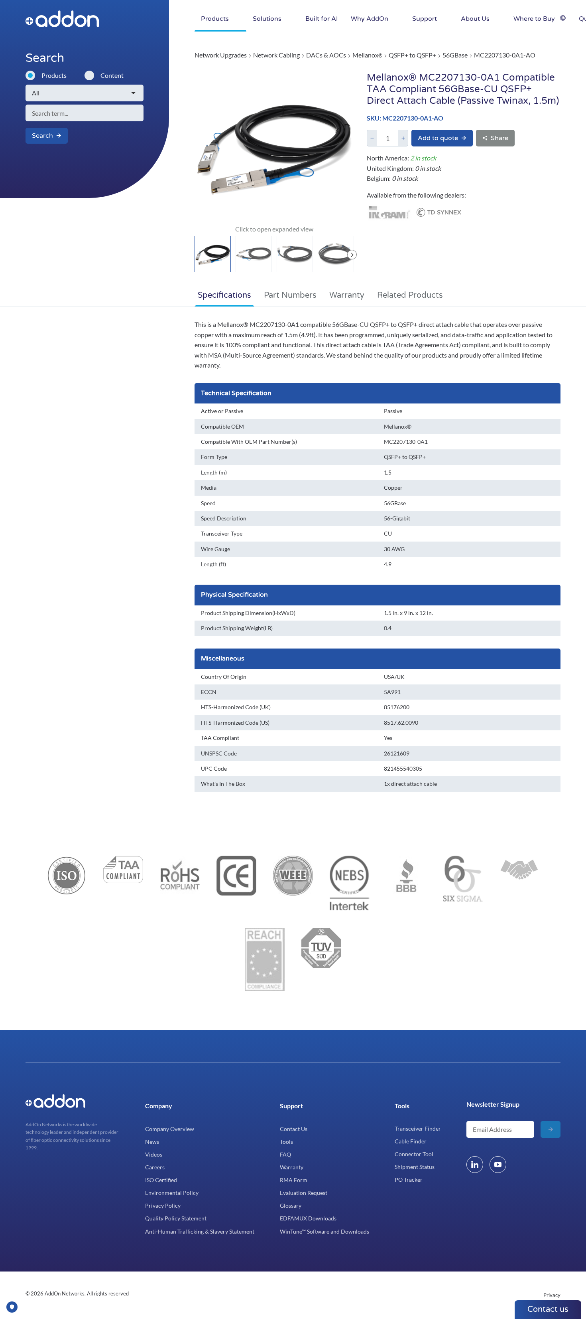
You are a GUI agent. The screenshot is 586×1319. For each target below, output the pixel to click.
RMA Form (293, 1180)
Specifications (224, 295)
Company (158, 1105)
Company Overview (169, 1128)
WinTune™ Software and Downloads (324, 1231)
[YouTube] (498, 1164)
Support (291, 1105)
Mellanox (367, 55)
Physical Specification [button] (234, 595)
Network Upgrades (221, 55)
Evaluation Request (303, 1192)
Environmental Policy (172, 1192)
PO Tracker (409, 1179)
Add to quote (438, 138)
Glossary (290, 1205)
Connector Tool (414, 1154)
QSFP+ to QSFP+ (412, 55)
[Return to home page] (119, 19)
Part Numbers (290, 295)
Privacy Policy (163, 1205)
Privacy (551, 1295)
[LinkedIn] (474, 1164)
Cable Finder (411, 1141)
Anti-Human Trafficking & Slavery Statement (199, 1231)
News (152, 1141)
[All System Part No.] (85, 93)
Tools (286, 1141)
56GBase (455, 55)
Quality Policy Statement (175, 1218)
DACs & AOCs (326, 55)
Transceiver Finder (418, 1128)
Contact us (547, 1309)
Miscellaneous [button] (222, 658)
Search (42, 136)
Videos (153, 1154)
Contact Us (293, 1128)
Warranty (346, 295)
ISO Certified (161, 1180)
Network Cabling (276, 55)
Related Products (410, 295)
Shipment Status (415, 1166)
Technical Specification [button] (236, 393)
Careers (155, 1167)
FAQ (285, 1154)
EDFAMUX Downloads (308, 1218)
